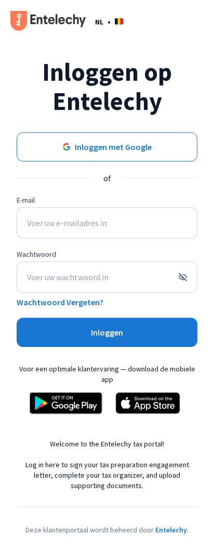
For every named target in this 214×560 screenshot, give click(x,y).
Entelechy (171, 530)
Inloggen (107, 332)
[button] (109, 21)
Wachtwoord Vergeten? (60, 302)
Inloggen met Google (113, 147)
